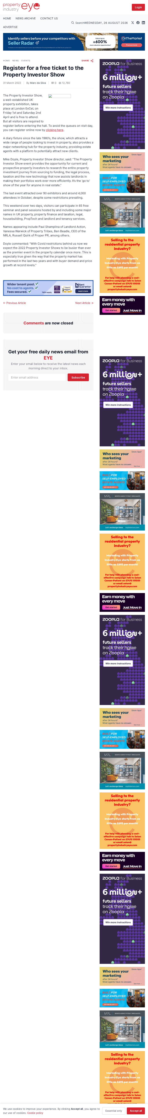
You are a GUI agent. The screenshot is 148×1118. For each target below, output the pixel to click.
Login (138, 7)
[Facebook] (138, 22)
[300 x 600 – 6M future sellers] (122, 104)
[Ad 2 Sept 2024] (122, 265)
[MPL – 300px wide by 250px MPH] (122, 215)
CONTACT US (49, 18)
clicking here (54, 130)
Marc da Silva (38, 82)
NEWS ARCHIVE (26, 18)
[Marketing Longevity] (122, 161)
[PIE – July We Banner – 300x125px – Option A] (122, 305)
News (15, 60)
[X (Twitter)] (132, 22)
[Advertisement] (122, 334)
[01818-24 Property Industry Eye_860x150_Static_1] (48, 288)
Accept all (136, 1110)
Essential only (113, 1110)
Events (25, 60)
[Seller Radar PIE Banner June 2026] (74, 42)
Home (6, 60)
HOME (7, 18)
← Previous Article (14, 302)
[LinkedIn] (143, 22)
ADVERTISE (10, 27)
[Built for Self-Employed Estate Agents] (122, 183)
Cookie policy (35, 1112)
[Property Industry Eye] (21, 7)
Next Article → (84, 302)
